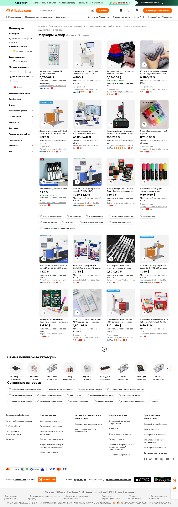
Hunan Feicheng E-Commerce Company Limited (121, 91)
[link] (174, 480)
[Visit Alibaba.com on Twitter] (156, 459)
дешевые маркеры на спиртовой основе (59, 229)
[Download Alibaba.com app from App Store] (142, 479)
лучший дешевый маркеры (51, 395)
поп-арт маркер (149, 216)
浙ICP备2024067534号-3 (160, 503)
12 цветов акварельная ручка (122, 216)
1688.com (60, 492)
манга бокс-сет (76, 395)
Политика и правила (49, 452)
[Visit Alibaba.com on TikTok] (173, 459)
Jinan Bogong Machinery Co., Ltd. (87, 89)
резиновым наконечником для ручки (26, 389)
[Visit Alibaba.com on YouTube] (167, 459)
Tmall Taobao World (75, 492)
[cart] (129, 11)
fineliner (155, 401)
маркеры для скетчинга (79, 401)
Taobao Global (100, 492)
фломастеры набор (105, 401)
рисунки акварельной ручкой (101, 395)
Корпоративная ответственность (13, 432)
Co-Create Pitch (13, 426)
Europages (129, 492)
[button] (93, 10)
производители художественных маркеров (127, 389)
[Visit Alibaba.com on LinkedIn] (150, 459)
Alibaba (41, 26)
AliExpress (49, 492)
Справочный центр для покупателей (119, 422)
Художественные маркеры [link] (50, 30)
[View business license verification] (114, 502)
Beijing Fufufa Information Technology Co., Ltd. (87, 145)
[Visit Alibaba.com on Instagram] (162, 459)
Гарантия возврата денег (51, 426)
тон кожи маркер (50, 222)
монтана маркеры (96, 216)
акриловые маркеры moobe (51, 401)
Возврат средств (116, 439)
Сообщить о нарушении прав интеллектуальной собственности (122, 447)
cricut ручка (69, 222)
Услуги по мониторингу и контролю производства (51, 445)
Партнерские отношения (155, 447)
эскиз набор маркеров (131, 395)
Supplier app (80, 479)
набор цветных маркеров (22, 401)
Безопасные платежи (50, 421)
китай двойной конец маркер (60, 389)
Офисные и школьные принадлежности (67, 26)
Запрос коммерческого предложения (85, 430)
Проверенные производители (88, 424)
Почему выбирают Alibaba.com (19, 421)
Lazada (89, 492)
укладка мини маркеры (52, 216)
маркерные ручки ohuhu (121, 222)
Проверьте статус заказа (155, 434)
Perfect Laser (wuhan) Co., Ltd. (52, 149)
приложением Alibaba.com (118, 479)
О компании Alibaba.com (17, 415)
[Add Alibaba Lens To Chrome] (47, 479)
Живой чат (113, 429)
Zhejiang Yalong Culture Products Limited (53, 86)
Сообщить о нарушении (119, 455)
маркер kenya (75, 216)
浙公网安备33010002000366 (134, 503)
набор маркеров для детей (91, 389)
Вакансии (10, 439)
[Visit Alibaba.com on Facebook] (145, 459)
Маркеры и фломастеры (135, 26)
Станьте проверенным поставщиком (154, 441)
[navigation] (21, 188)
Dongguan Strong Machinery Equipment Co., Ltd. (121, 145)
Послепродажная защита (51, 439)
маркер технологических (22, 395)
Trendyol (118, 492)
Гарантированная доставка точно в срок (52, 432)
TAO (111, 492)
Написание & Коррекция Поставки (104, 26)
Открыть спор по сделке (120, 434)
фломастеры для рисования (132, 401)
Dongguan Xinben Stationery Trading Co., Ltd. (154, 89)
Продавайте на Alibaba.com (156, 424)
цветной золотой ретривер (93, 222)
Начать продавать (151, 429)
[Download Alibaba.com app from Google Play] (163, 479)
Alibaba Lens (20, 479)
